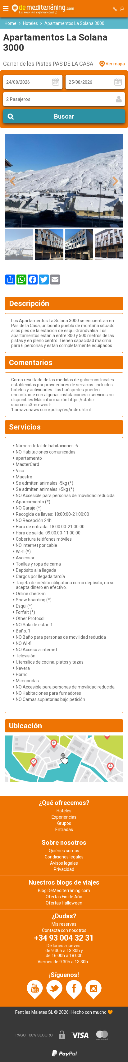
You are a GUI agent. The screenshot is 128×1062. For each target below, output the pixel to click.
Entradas (64, 829)
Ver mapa (115, 63)
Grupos (64, 823)
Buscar (64, 116)
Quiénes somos (64, 850)
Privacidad (64, 869)
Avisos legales (64, 863)
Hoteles (30, 23)
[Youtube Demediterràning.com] (35, 989)
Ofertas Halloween (64, 902)
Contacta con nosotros (64, 930)
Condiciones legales (64, 856)
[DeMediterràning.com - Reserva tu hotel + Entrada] (43, 8)
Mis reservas (64, 924)
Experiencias (64, 817)
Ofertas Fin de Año (64, 896)
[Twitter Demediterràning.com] (54, 989)
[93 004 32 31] (115, 9)
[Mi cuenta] (122, 9)
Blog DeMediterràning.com (64, 890)
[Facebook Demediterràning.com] (74, 989)
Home (10, 23)
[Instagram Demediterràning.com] (93, 989)
